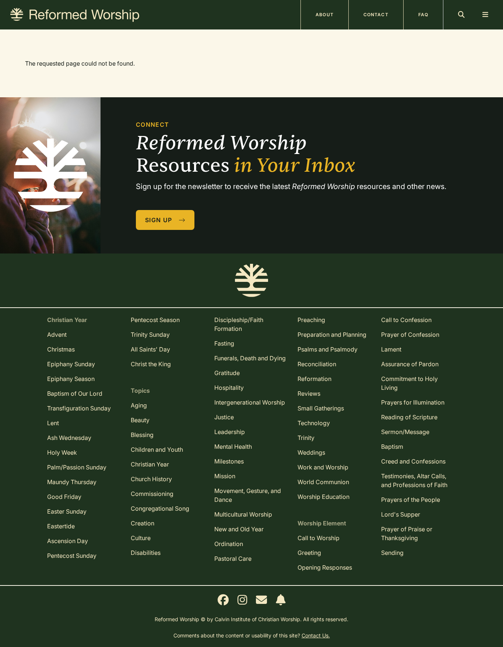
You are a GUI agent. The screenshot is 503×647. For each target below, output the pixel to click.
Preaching (311, 320)
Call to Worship (319, 538)
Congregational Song (160, 508)
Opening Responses (325, 567)
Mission (224, 476)
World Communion (323, 482)
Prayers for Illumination (412, 402)
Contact (375, 14)
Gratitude (227, 373)
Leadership (229, 432)
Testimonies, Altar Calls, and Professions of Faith (414, 480)
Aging (139, 405)
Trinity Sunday (150, 334)
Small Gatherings (321, 408)
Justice (224, 417)
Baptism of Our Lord (74, 393)
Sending (392, 552)
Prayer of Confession (410, 334)
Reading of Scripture (409, 417)
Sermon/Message (405, 432)
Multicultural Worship (243, 514)
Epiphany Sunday (71, 364)
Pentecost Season (155, 320)
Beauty (140, 420)
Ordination (228, 544)
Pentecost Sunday (71, 555)
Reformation (314, 378)
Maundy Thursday (71, 482)
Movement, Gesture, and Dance (247, 495)
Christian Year (150, 464)
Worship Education (323, 496)
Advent (57, 334)
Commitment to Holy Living (409, 383)
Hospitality (229, 387)
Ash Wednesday (69, 437)
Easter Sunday (67, 511)
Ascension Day (67, 541)
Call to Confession (406, 320)
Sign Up (159, 220)
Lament (391, 349)
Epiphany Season (71, 378)
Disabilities (146, 552)
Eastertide (61, 526)
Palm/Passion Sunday (76, 467)
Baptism (392, 446)
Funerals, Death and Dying (250, 358)
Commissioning (152, 493)
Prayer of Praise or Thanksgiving (406, 533)
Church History (151, 479)
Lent (53, 423)
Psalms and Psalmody (328, 349)
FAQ (423, 14)
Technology (314, 423)
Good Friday (64, 496)
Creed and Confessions (413, 461)
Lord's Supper (400, 514)
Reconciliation (317, 364)
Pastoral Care (233, 558)
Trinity (306, 437)
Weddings (311, 452)
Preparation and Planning (332, 334)
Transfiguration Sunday (79, 408)
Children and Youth (157, 449)
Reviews (309, 393)
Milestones (229, 461)
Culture (141, 538)
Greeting (309, 552)
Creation (142, 523)
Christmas (61, 349)
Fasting (224, 343)
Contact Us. (316, 635)
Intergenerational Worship (249, 402)
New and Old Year (239, 529)
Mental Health (233, 446)
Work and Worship (323, 467)
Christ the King (151, 364)
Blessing (142, 434)
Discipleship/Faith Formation (238, 324)
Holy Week (62, 452)
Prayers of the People (410, 499)
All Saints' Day (150, 349)
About (325, 14)
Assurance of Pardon (410, 364)
